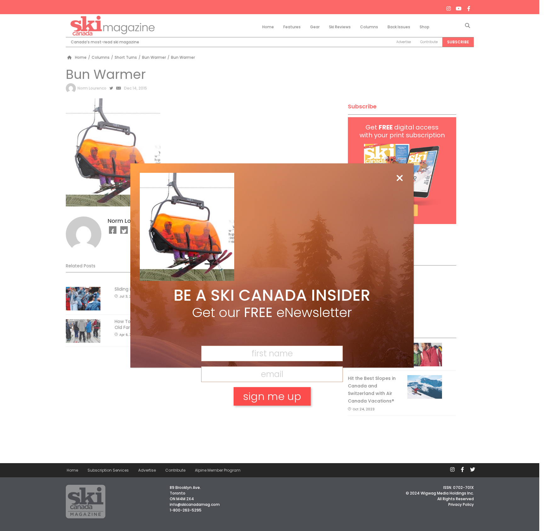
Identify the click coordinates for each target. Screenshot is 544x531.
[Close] (399, 178)
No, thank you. (272, 418)
